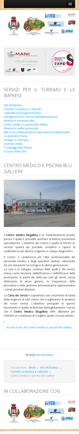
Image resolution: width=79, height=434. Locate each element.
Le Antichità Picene (15, 136)
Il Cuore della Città (15, 151)
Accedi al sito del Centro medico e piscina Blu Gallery (39, 327)
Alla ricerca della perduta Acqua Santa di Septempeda (37, 132)
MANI (32, 367)
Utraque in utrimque (16, 140)
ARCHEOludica (44, 355)
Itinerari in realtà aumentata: (21, 128)
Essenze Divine (13, 144)
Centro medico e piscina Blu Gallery (26, 124)
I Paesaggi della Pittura (18, 147)
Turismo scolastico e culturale (22, 109)
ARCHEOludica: (13, 105)
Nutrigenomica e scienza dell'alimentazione (31, 117)
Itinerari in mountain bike (19, 120)
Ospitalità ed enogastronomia (22, 113)
